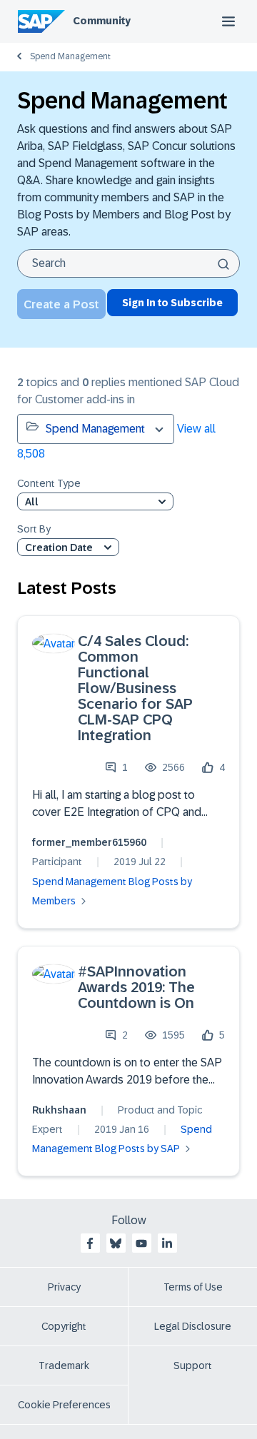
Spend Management (70, 56)
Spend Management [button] (95, 429)
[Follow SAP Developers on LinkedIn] (167, 1243)
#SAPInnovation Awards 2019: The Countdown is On (136, 987)
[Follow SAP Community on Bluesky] (115, 1243)
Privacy (64, 1287)
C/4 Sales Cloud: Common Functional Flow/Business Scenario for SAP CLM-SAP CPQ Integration (135, 688)
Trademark (64, 1365)
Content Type (49, 483)
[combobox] (128, 263)
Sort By (34, 529)
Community (102, 20)
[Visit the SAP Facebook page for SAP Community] (90, 1243)
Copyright (63, 1326)
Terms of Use (193, 1287)
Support (192, 1365)
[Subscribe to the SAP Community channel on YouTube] (141, 1243)
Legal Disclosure (192, 1326)
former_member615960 (89, 842)
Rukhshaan (59, 1110)
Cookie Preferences (64, 1404)
